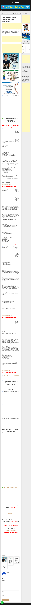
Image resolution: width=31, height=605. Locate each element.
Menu (1, 10)
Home (1, 13)
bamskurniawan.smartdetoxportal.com (7, 184)
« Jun (22, 53)
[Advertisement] (12, 26)
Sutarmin (23, 76)
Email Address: (4, 591)
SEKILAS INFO (15, 2)
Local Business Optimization (6, 13)
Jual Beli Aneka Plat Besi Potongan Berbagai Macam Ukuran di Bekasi (26, 67)
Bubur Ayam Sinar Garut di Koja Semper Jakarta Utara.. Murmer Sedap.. (25, 80)
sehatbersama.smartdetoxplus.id (9, 186)
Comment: (3, 580)
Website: (3, 595)
